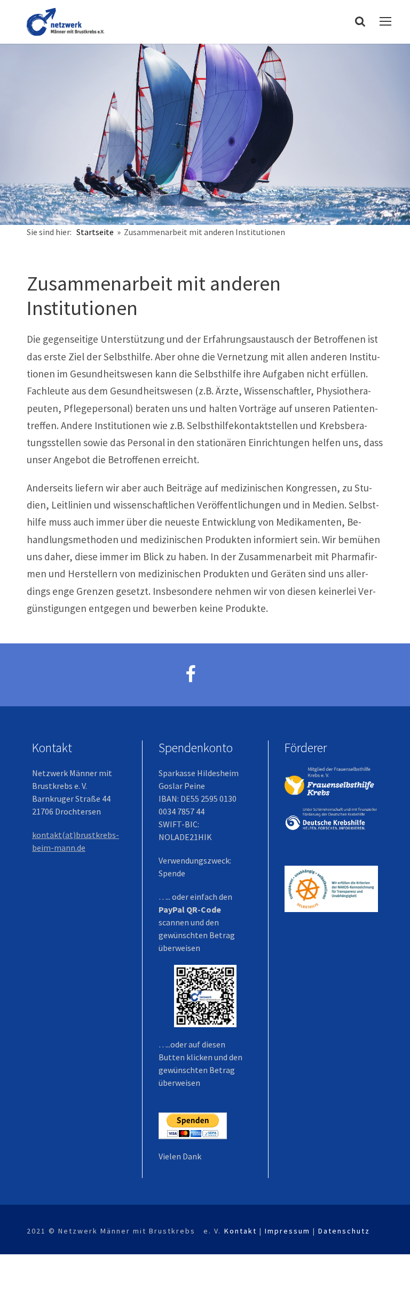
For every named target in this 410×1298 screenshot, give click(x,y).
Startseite (95, 232)
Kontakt (240, 1231)
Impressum (287, 1231)
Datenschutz (344, 1231)
